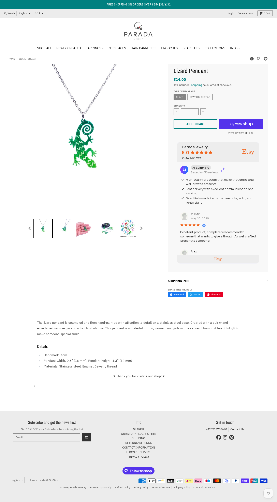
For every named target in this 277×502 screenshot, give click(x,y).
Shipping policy (181, 487)
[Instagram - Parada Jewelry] (258, 58)
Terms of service (161, 487)
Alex (194, 251)
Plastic (195, 214)
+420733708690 (216, 429)
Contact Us (237, 429)
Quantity (179, 106)
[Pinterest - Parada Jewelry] (265, 58)
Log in (231, 13)
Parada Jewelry (78, 487)
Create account (246, 13)
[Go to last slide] (30, 228)
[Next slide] (141, 228)
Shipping (196, 85)
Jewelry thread (200, 96)
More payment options (240, 132)
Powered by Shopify (101, 487)
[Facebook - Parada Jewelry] (251, 58)
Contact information (204, 487)
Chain (179, 96)
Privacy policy (141, 487)
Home (12, 58)
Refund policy (122, 487)
